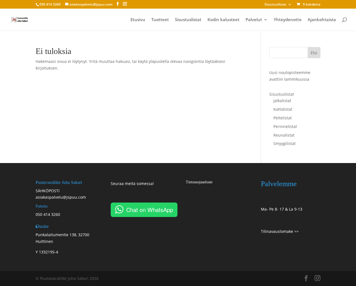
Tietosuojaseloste (199, 182)
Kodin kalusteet (223, 20)
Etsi (314, 52)
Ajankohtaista (322, 20)
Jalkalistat (282, 100)
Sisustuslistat (275, 5)
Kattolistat (282, 109)
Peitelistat (282, 117)
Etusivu (137, 20)
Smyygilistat (284, 143)
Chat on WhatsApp (149, 210)
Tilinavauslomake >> (280, 231)
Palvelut (254, 20)
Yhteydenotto (287, 20)
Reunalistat (284, 135)
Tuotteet (160, 20)
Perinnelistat (285, 126)
